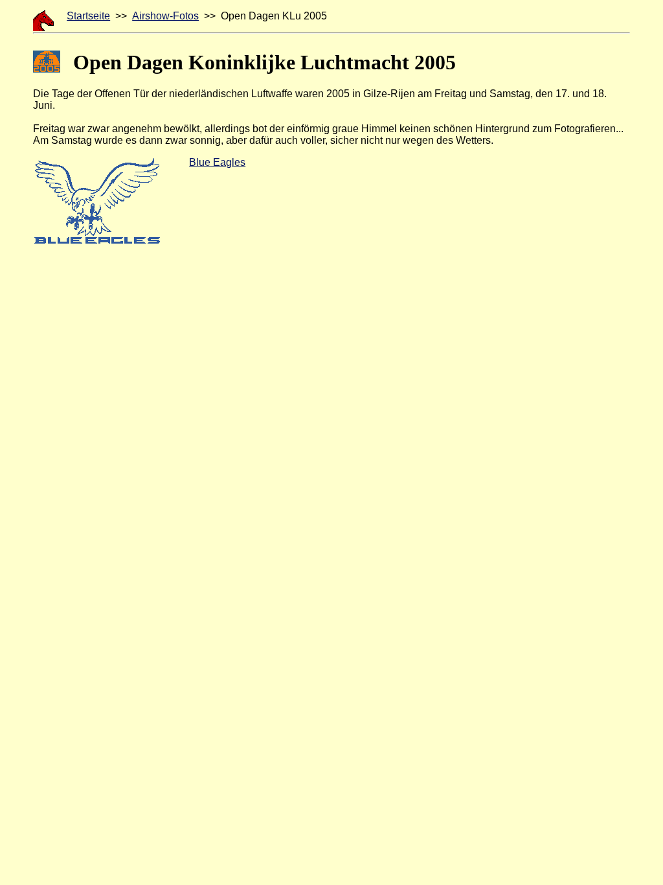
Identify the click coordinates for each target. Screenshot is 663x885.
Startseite (88, 15)
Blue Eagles (217, 162)
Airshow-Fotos (165, 15)
